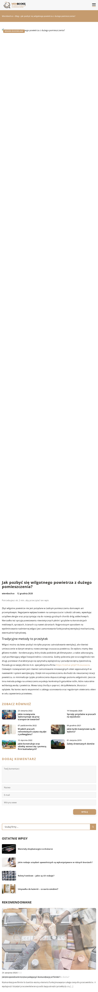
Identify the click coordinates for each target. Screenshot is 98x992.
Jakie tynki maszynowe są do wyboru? (81, 730)
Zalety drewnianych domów (80, 743)
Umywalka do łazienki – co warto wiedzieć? (38, 889)
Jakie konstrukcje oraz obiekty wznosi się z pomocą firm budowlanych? (32, 746)
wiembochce (8, 593)
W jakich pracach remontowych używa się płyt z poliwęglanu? (32, 732)
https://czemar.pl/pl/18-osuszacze (73, 665)
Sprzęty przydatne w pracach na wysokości (81, 715)
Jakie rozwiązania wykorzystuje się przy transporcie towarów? (29, 717)
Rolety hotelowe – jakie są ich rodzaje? (36, 875)
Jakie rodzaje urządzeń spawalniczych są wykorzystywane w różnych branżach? (55, 862)
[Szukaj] (93, 827)
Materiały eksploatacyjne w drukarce (35, 849)
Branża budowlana (14, 31)
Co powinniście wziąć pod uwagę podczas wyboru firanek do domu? (35, 977)
